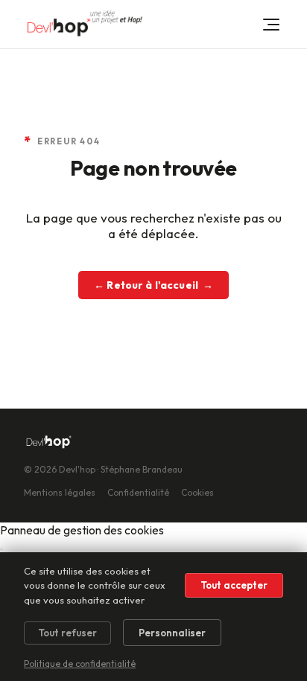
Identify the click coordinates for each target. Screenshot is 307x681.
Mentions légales (59, 492)
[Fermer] (1, 549)
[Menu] (271, 24)
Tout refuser (67, 633)
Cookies (197, 492)
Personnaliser (172, 633)
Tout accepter (234, 585)
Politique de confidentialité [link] (80, 663)
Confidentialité (138, 492)
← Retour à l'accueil (153, 285)
